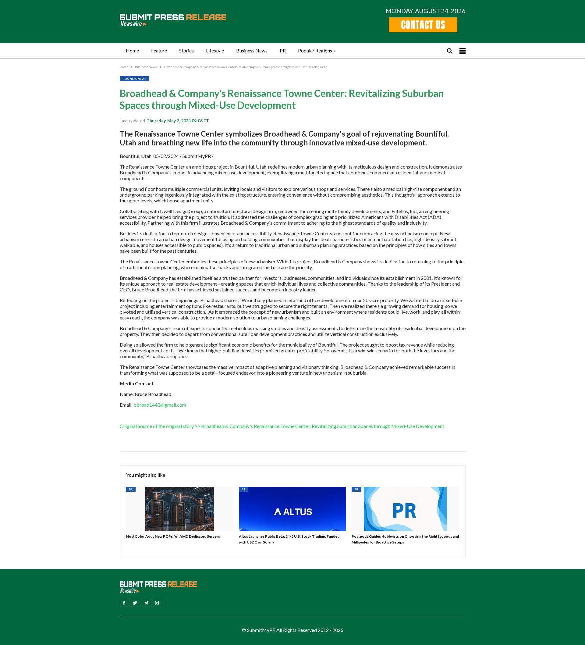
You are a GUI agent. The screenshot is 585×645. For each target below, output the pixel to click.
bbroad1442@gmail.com (159, 405)
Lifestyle (215, 50)
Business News (252, 50)
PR (283, 50)
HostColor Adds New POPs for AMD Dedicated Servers (173, 536)
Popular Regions (315, 50)
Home (132, 50)
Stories (186, 50)
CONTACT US (423, 24)
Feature (159, 50)
